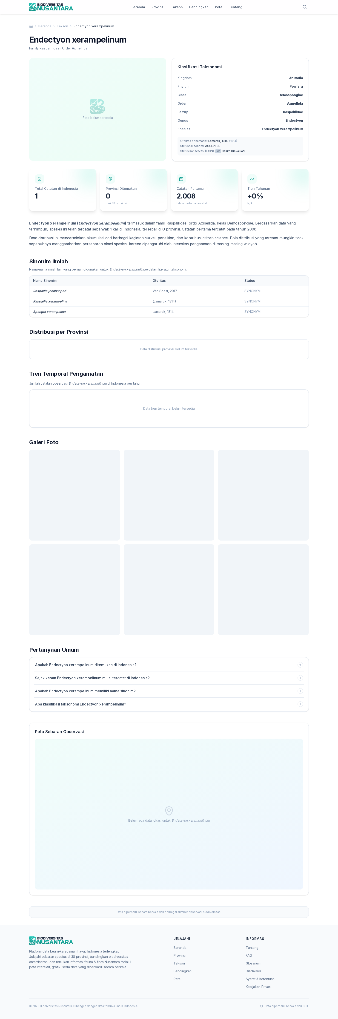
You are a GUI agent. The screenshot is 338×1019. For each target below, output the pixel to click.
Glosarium (253, 963)
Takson (177, 7)
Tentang (235, 7)
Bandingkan (199, 7)
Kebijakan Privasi (258, 987)
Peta (218, 7)
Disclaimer (253, 971)
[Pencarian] (305, 7)
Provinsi (158, 7)
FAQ (249, 955)
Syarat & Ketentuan (260, 979)
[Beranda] (31, 26)
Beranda (138, 7)
